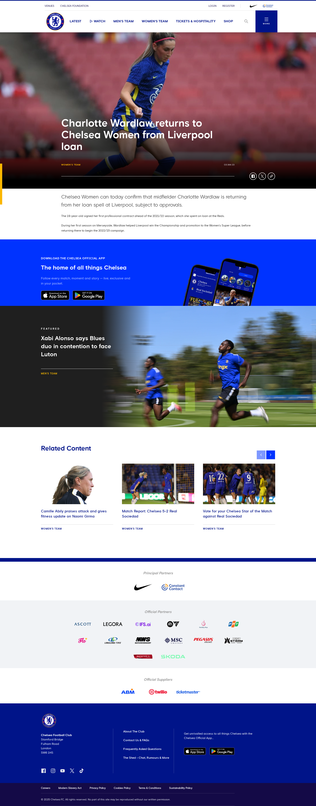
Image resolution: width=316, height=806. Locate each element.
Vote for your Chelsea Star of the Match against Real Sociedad (237, 513)
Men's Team (123, 21)
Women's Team (155, 21)
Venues (49, 6)
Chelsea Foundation (74, 6)
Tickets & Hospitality (196, 21)
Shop (228, 21)
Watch (99, 21)
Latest (75, 21)
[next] (270, 454)
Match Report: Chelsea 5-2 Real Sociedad (149, 513)
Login (212, 6)
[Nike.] (253, 6)
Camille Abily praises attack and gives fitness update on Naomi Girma (74, 513)
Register (228, 6)
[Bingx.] (268, 6)
